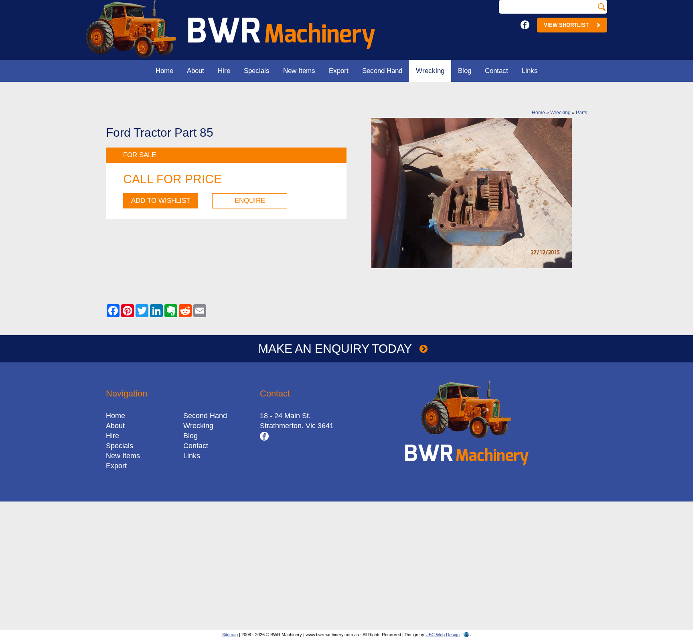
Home (164, 71)
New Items (299, 71)
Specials (257, 71)
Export (339, 71)
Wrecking (430, 71)
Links (530, 71)
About (195, 71)
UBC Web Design (443, 634)
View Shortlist (566, 25)
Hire (224, 71)
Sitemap (230, 634)
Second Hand (382, 71)
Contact (496, 71)
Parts (581, 112)
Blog (464, 71)
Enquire (250, 200)
